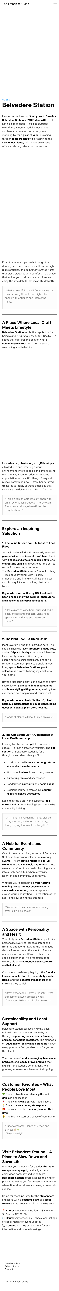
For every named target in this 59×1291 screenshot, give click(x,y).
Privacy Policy (12, 1266)
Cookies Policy (12, 1263)
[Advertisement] (29, 50)
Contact (9, 1269)
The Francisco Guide (15, 3)
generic (6, 100)
